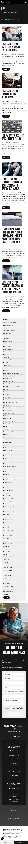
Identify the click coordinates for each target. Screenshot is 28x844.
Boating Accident (7, 346)
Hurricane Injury (7, 423)
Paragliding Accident (8, 490)
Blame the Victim (7, 343)
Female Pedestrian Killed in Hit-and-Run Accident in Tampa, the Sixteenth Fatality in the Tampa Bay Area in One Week (13, 236)
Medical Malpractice (8, 447)
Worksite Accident (8, 591)
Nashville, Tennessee (14, 794)
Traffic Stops (6, 572)
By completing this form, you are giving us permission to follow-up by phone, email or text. (14, 708)
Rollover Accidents (8, 525)
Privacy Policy (16, 814)
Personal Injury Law (8, 509)
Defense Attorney (7, 378)
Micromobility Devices (8, 453)
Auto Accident (7, 338)
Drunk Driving (6, 397)
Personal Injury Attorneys (9, 503)
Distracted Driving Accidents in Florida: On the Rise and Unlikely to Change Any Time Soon (12, 287)
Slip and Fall (6, 546)
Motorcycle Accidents (8, 469)
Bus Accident (6, 354)
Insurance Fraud (7, 437)
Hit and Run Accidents (8, 421)
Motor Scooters (7, 463)
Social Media (6, 551)
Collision (5, 362)
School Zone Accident (8, 530)
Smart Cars (6, 549)
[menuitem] (7, 736)
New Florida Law (7, 474)
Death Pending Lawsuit (9, 375)
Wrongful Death (7, 594)
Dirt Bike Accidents (8, 381)
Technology (6, 559)
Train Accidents (7, 575)
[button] (2, 838)
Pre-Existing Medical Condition (11, 517)
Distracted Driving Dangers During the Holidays (10, 94)
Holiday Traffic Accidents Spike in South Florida (13, 137)
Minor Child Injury (7, 455)
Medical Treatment (8, 450)
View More (6, 69)
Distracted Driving (8, 383)
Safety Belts (6, 527)
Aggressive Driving (8, 325)
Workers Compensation (9, 588)
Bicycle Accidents (7, 341)
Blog (6, 19)
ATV (4, 335)
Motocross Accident (8, 461)
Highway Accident (7, 418)
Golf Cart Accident (8, 410)
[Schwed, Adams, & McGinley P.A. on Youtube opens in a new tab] (15, 736)
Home (2, 19)
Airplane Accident (7, 327)
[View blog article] (12, 34)
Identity (5, 426)
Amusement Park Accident (10, 330)
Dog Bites (5, 389)
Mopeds (5, 458)
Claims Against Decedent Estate (11, 359)
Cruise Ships (6, 367)
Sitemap (22, 814)
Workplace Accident (8, 586)
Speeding (5, 554)
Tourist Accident (7, 567)
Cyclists (5, 370)
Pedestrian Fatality (8, 498)
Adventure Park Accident (9, 322)
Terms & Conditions (8, 814)
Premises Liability (7, 519)
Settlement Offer (7, 541)
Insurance (5, 434)
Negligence (6, 471)
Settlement (6, 538)
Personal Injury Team (8, 511)
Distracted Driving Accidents (14, 19)
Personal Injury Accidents (9, 501)
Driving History (7, 394)
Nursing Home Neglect (9, 479)
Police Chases (6, 514)
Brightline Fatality (7, 351)
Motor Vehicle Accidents (9, 466)
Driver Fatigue (6, 391)
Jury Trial (5, 439)
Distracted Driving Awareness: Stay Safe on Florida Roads (11, 47)
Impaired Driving (7, 429)
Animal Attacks (7, 333)
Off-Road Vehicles (7, 485)
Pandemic (5, 487)
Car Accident (6, 357)
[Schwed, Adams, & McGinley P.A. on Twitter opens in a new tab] (11, 736)
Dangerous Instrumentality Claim (11, 373)
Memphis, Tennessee (14, 769)
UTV (4, 580)
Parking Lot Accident (8, 493)
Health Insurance (7, 415)
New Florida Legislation (9, 477)
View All (6, 597)
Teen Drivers (6, 562)
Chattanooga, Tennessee (14, 780)
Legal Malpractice (7, 442)
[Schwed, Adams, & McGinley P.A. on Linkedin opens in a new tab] (19, 736)
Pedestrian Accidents (8, 495)
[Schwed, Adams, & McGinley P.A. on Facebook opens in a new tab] (7, 736)
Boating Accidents (8, 349)
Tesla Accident (7, 564)
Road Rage (6, 522)
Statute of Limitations (8, 556)
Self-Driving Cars (7, 535)
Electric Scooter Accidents (10, 402)
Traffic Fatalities (7, 570)
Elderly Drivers (7, 399)
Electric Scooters (7, 405)
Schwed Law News (8, 533)
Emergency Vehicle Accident (10, 407)
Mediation (5, 445)
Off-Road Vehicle (7, 482)
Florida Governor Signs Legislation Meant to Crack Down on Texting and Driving (12, 184)
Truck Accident (7, 578)
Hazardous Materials (8, 413)
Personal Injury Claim (8, 506)
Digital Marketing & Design (15, 819)
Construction (6, 365)
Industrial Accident (8, 431)
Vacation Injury (7, 583)
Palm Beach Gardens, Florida (14, 743)
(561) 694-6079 (12, 837)
